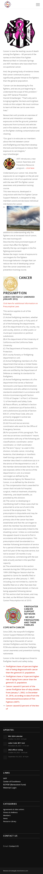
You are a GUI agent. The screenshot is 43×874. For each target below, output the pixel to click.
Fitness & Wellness (10, 812)
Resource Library (9, 821)
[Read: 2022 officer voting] (5, 751)
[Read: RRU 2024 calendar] (5, 737)
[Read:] (5, 757)
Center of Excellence (12, 781)
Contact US (14, 846)
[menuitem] (37, 4)
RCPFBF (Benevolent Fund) (14, 784)
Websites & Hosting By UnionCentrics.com (15, 871)
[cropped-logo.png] (17, 4)
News (5, 818)
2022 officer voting (15, 750)
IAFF (5, 778)
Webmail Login (9, 787)
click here (30, 168)
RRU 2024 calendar (15, 736)
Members (7, 815)
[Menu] (37, 4)
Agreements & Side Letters (13, 809)
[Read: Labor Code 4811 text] (5, 744)
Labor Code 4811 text (16, 743)
